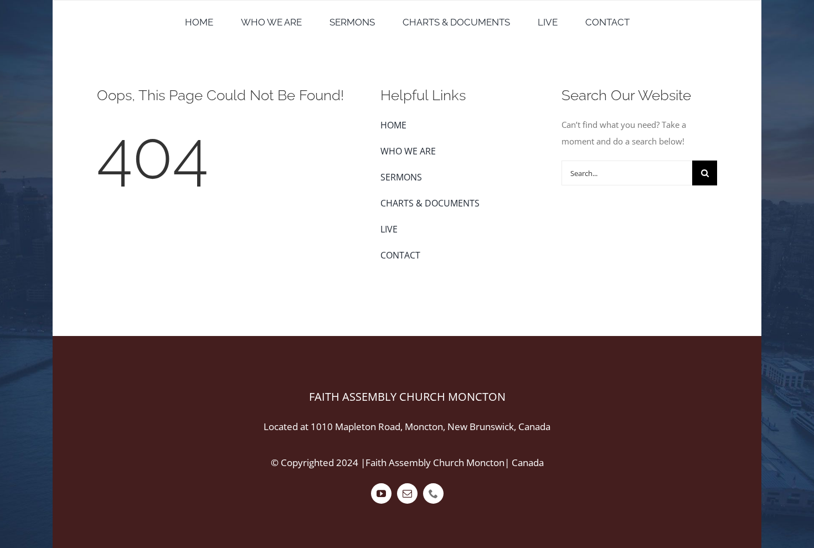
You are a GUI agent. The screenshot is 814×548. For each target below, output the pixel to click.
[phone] (433, 493)
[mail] (407, 493)
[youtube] (381, 493)
